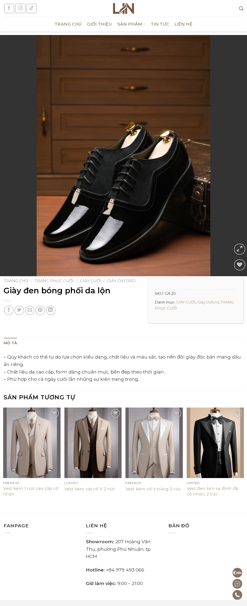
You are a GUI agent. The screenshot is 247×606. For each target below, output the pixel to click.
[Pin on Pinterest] (40, 310)
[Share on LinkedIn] (50, 310)
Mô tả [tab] (10, 343)
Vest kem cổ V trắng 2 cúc (153, 488)
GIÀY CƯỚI (90, 280)
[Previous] (3, 457)
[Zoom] (239, 249)
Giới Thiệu (99, 24)
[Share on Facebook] (9, 310)
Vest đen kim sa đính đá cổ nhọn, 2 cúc (212, 491)
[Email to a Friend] (30, 310)
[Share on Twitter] (19, 310)
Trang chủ (16, 280)
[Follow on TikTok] (31, 8)
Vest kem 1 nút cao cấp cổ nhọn (30, 491)
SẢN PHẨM (129, 24)
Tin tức (160, 24)
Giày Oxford (121, 280)
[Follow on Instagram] (20, 8)
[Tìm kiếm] (241, 8)
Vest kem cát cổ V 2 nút (89, 488)
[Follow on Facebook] (9, 8)
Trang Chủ (68, 24)
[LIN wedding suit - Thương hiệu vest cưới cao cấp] (123, 8)
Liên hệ (183, 24)
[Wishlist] (239, 265)
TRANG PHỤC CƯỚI (54, 280)
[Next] (243, 457)
